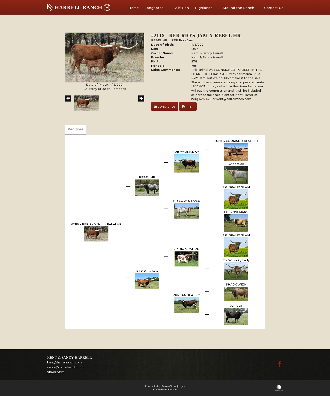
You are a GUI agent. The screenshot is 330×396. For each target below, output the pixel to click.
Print (189, 106)
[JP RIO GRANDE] (186, 258)
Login (181, 386)
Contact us (166, 106)
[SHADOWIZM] (236, 293)
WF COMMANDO (186, 152)
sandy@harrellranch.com (65, 367)
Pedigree (76, 129)
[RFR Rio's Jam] (147, 281)
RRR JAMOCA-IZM (186, 295)
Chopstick (236, 164)
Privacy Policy (152, 386)
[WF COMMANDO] (186, 163)
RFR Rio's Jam (182, 40)
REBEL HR (159, 40)
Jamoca (236, 305)
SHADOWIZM (236, 284)
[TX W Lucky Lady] (236, 271)
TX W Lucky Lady (236, 260)
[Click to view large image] (104, 57)
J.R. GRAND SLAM (236, 187)
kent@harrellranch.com (64, 362)
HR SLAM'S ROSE (186, 200)
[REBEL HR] (147, 187)
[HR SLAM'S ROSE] (186, 210)
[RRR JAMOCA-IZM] (186, 305)
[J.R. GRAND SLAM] (236, 199)
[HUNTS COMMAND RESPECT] (236, 151)
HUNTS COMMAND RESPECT (236, 141)
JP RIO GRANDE (186, 248)
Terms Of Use (169, 386)
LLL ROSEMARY (236, 212)
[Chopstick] (236, 175)
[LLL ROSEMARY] (236, 223)
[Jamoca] (236, 316)
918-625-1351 (55, 372)
